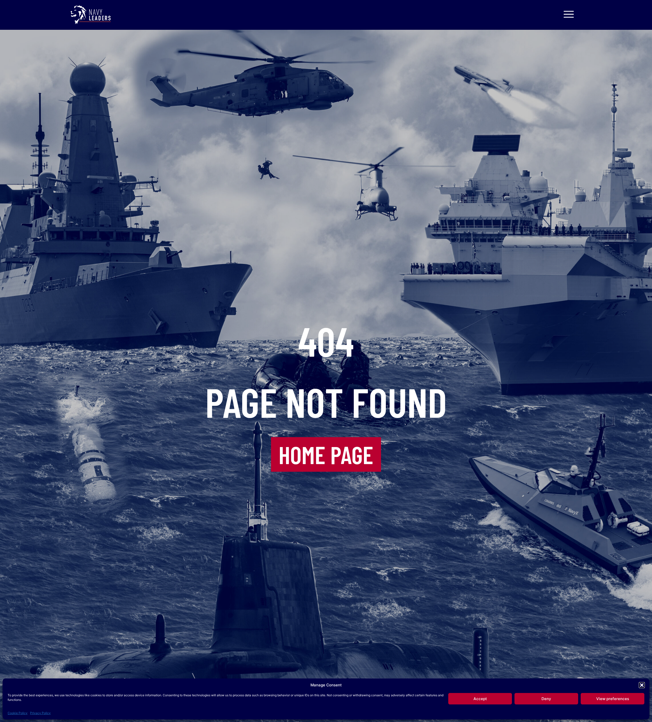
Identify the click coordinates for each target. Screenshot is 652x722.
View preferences (612, 698)
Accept (480, 698)
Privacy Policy (40, 713)
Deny (546, 698)
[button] (641, 685)
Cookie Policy (18, 713)
